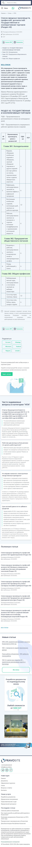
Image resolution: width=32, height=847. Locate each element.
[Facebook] (11, 770)
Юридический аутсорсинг (8, 804)
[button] (2, 694)
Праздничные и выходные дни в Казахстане (14, 821)
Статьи (9, 13)
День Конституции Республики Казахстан (13, 823)
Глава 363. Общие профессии (11, 58)
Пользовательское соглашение (10, 842)
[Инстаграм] (7, 770)
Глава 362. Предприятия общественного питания (14, 55)
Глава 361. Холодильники (9, 52)
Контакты (4, 790)
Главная (3, 13)
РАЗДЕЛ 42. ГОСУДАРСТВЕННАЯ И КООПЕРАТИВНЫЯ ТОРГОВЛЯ (12, 49)
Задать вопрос (6, 374)
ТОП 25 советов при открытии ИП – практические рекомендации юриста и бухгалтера (13, 662)
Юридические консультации (9, 799)
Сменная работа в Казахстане (10, 810)
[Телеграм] (2, 770)
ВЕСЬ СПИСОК (5, 65)
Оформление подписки (8, 783)
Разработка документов (8, 797)
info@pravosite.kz (6, 767)
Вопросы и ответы (6, 788)
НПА (14, 13)
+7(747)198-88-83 (6, 765)
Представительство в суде (8, 801)
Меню (6, 8)
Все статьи (16, 670)
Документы (4, 781)
